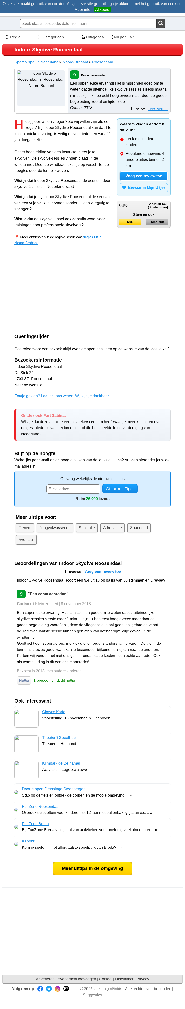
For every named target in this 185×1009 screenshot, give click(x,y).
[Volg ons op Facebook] (40, 989)
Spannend (139, 528)
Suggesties (92, 995)
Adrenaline (112, 528)
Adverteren (45, 979)
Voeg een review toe (144, 176)
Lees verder (158, 109)
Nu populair (123, 37)
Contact (105, 979)
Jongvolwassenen (55, 528)
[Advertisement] (54, 295)
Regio (14, 37)
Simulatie (87, 528)
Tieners (25, 528)
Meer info (82, 9)
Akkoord (102, 9)
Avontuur (26, 540)
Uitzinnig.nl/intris (108, 989)
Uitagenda (94, 37)
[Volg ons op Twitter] (49, 989)
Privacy (142, 979)
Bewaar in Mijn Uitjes (146, 188)
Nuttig (24, 680)
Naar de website (28, 385)
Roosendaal (102, 62)
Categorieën (53, 37)
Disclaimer (124, 979)
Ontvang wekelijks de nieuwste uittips (92, 479)
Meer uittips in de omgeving (92, 868)
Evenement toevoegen (77, 979)
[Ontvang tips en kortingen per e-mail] (66, 989)
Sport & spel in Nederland (36, 62)
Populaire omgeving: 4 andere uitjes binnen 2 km (145, 159)
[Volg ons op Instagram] (57, 989)
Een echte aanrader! (93, 75)
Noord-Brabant (75, 62)
